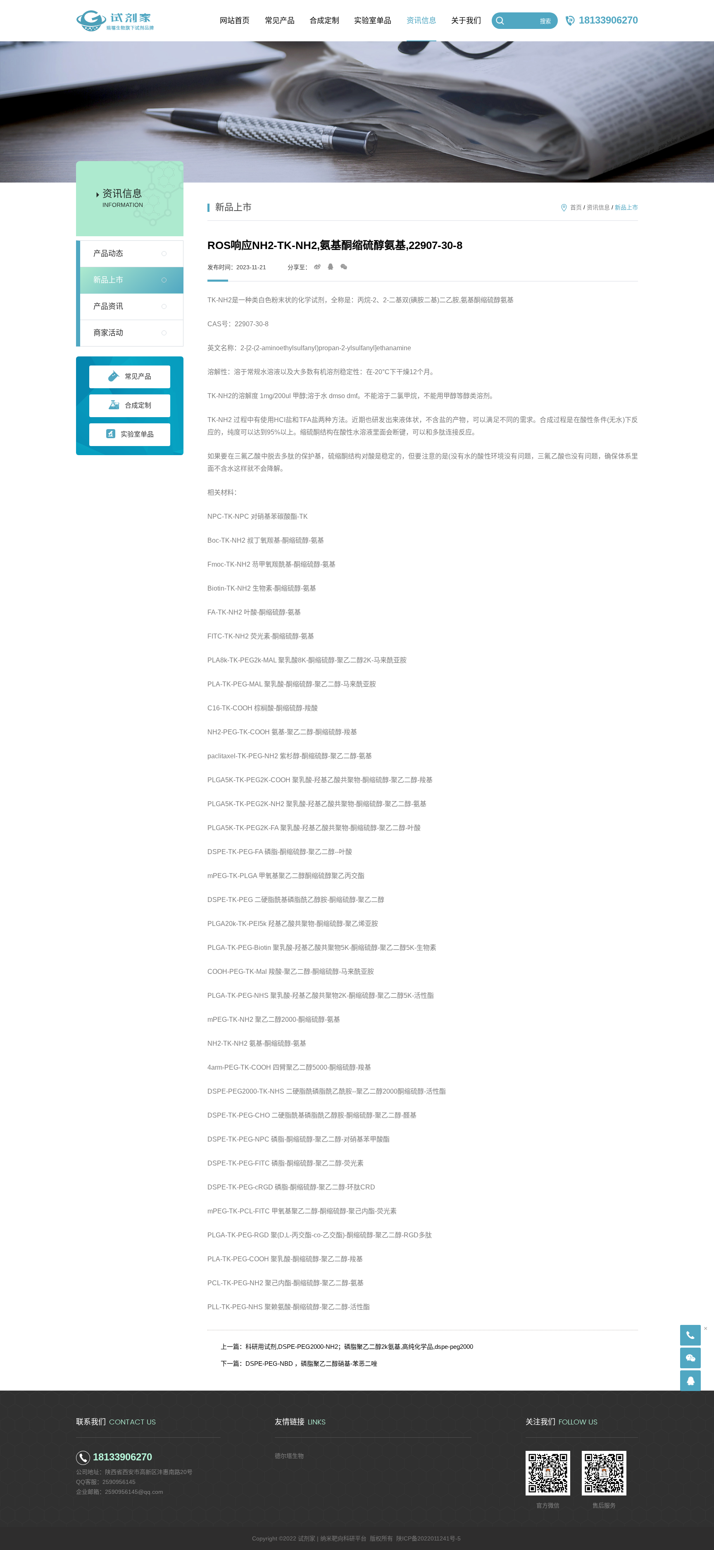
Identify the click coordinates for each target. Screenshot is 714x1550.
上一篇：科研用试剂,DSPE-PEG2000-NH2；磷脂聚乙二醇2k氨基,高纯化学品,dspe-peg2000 (347, 1346)
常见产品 (138, 376)
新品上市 (108, 280)
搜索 (545, 21)
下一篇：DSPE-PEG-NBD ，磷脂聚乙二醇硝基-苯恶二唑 (299, 1363)
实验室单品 (137, 434)
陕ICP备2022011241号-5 (428, 1538)
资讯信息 (598, 207)
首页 (576, 207)
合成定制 (138, 405)
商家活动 (108, 333)
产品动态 (108, 253)
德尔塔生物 (289, 1456)
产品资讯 (108, 306)
